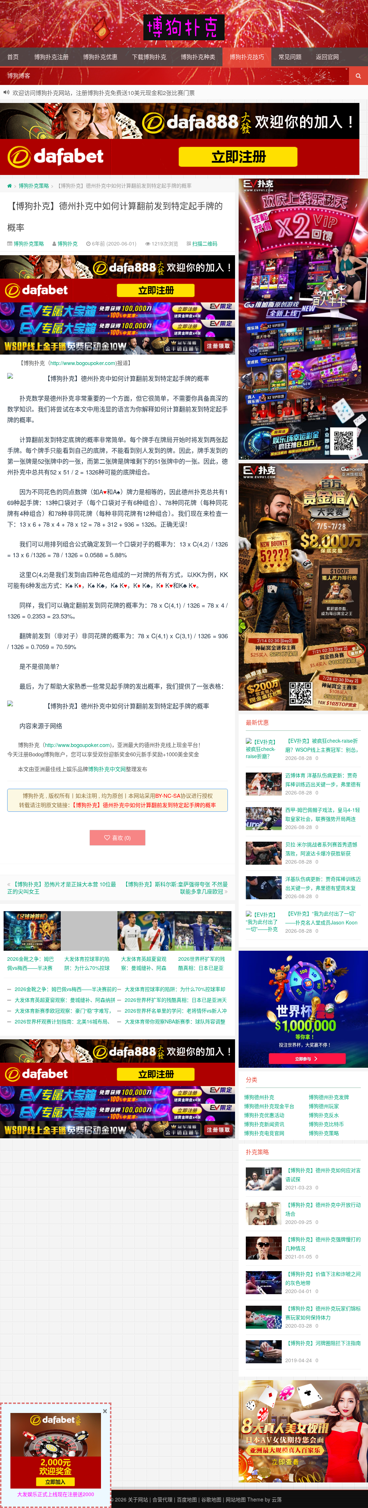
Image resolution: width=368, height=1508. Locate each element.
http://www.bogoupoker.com (82, 362)
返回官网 (327, 57)
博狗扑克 (68, 243)
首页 (13, 57)
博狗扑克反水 (324, 1114)
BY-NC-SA (167, 795)
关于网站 (138, 1499)
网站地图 (236, 1499)
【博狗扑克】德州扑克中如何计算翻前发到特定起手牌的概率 (144, 805)
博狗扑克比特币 (326, 1123)
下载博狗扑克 (149, 57)
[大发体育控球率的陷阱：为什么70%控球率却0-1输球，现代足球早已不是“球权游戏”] (89, 929)
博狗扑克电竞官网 (264, 1132)
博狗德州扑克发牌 (329, 1096)
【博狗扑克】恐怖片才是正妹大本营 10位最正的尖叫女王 (61, 887)
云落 (277, 1499)
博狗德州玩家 (324, 1105)
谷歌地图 (211, 1499)
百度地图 (187, 1499)
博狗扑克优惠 (100, 57)
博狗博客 (18, 75)
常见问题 (290, 57)
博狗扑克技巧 (247, 57)
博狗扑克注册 (51, 57)
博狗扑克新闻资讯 (264, 1123)
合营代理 (162, 1499)
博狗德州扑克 (259, 1096)
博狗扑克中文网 (107, 769)
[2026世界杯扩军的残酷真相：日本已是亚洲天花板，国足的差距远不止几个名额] (203, 929)
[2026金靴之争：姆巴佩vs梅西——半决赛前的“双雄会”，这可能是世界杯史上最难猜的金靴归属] (32, 929)
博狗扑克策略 (34, 185)
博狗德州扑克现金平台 (269, 1105)
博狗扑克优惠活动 (264, 1114)
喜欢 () (121, 837)
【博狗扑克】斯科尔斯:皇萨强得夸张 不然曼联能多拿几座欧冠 (175, 887)
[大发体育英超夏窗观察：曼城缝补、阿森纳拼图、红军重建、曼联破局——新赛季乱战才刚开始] (146, 929)
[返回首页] (9, 185)
